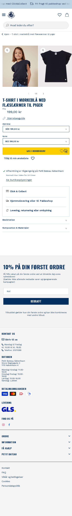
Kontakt (6, 468)
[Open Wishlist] (59, 15)
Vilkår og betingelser (12, 477)
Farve (5, 136)
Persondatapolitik (11, 486)
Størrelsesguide (15, 118)
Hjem (6, 34)
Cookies (6, 481)
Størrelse (7, 124)
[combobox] (36, 25)
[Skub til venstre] (28, 93)
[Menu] (4, 15)
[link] (9, 339)
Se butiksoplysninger (19, 179)
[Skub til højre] (43, 93)
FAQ (4, 472)
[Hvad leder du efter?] (7, 25)
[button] (67, 15)
